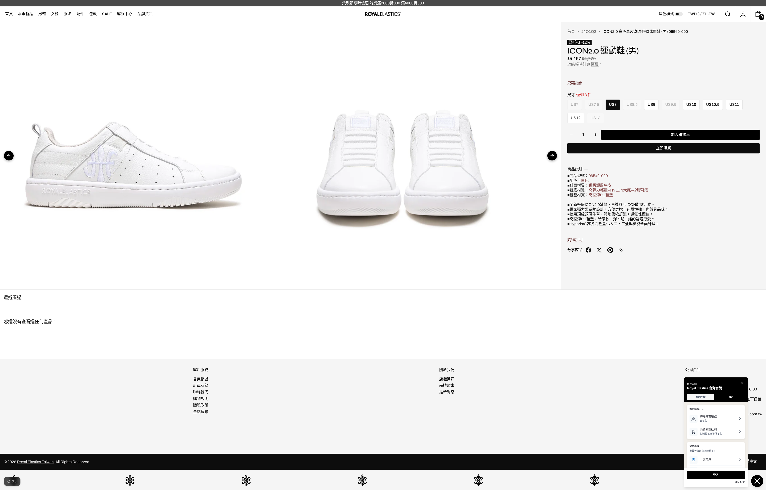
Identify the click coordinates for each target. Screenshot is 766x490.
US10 (691, 104)
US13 (595, 119)
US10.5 (712, 104)
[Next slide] (552, 155)
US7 (574, 106)
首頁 (571, 31)
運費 (595, 64)
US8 (613, 104)
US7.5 (593, 106)
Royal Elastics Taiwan (35, 462)
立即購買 (663, 148)
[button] (727, 14)
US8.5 (632, 106)
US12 (576, 118)
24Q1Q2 (588, 31)
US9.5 (670, 106)
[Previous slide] (9, 155)
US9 (651, 104)
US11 (734, 104)
